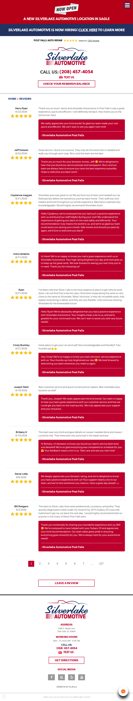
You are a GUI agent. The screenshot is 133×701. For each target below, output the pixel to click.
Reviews (25, 98)
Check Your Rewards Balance (66, 83)
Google (61, 677)
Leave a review (66, 583)
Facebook (51, 677)
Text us (69, 77)
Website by (66, 687)
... (92, 563)
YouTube (81, 677)
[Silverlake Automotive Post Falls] (66, 56)
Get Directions (66, 660)
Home (12, 98)
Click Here (87, 30)
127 (101, 563)
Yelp (71, 677)
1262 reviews (93, 41)
